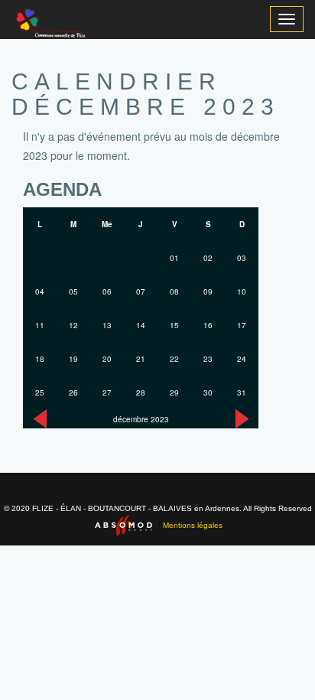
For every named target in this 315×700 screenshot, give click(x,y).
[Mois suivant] (241, 418)
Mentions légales (192, 524)
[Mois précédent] (40, 418)
